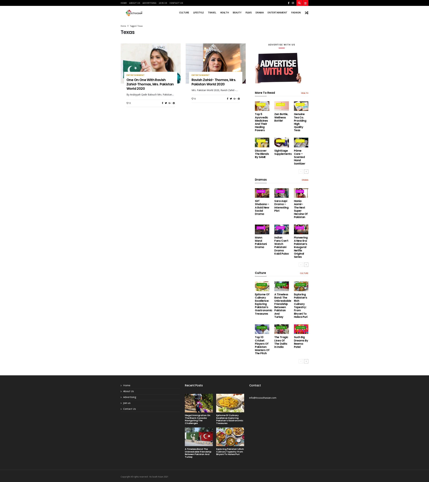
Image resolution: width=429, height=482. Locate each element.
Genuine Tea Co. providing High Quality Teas (300, 122)
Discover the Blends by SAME (262, 154)
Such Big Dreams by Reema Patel (301, 342)
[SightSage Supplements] (281, 142)
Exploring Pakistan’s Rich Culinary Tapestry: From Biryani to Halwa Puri (301, 305)
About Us (134, 3)
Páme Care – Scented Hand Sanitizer (299, 157)
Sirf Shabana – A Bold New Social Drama (262, 207)
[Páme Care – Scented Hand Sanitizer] (301, 142)
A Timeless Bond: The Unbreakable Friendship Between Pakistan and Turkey (282, 305)
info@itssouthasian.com (262, 397)
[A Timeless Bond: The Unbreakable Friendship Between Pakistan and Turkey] (281, 286)
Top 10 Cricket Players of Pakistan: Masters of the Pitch (262, 345)
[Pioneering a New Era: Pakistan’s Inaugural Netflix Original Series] (301, 229)
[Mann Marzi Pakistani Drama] (262, 229)
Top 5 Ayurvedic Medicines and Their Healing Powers (261, 122)
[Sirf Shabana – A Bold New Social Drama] (262, 193)
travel (212, 12)
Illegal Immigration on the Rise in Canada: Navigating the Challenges (197, 419)
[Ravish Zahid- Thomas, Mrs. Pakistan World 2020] (216, 63)
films (249, 12)
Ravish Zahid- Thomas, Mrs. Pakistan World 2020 (214, 82)
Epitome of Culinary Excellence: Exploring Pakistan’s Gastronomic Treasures (263, 304)
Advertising (150, 3)
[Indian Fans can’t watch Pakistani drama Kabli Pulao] (281, 229)
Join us (163, 3)
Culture (184, 12)
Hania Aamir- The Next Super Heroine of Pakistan (301, 209)
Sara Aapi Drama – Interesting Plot (281, 206)
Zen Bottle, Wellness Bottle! (281, 117)
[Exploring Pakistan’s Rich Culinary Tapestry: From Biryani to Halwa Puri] (301, 286)
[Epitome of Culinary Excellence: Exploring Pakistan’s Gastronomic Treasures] (262, 286)
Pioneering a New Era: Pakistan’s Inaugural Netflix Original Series (301, 247)
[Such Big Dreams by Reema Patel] (301, 329)
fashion (296, 12)
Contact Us (176, 3)
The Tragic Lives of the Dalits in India (281, 342)
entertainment (277, 12)
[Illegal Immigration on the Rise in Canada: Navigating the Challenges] (199, 403)
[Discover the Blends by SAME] (262, 142)
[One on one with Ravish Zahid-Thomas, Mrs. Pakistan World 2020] (151, 63)
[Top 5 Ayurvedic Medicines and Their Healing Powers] (262, 106)
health (224, 12)
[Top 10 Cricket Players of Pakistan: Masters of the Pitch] (262, 329)
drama (260, 12)
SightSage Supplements (283, 152)
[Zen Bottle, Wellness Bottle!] (281, 106)
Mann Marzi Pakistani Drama (261, 242)
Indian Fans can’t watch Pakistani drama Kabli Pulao (281, 246)
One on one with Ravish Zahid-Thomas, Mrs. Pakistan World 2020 (150, 84)
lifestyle (198, 12)
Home (124, 3)
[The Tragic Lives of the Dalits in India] (281, 329)
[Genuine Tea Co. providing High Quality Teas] (301, 106)
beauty (237, 12)
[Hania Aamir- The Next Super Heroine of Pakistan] (301, 193)
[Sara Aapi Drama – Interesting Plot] (281, 193)
